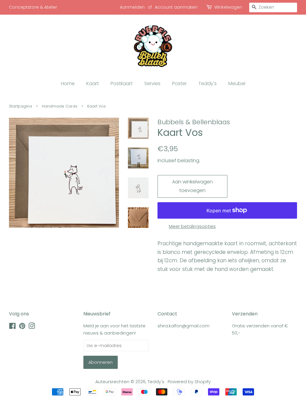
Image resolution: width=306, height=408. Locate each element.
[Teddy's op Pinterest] (22, 327)
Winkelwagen (228, 7)
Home (68, 83)
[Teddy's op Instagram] (31, 327)
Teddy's (207, 83)
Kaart (92, 83)
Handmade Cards (59, 106)
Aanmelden (132, 7)
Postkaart (122, 83)
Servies (152, 83)
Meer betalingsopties (192, 226)
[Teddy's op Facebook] (12, 327)
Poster (179, 83)
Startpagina (20, 106)
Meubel (236, 83)
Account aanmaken (176, 7)
